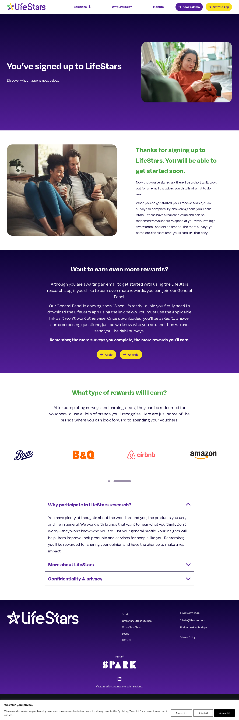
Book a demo (191, 7)
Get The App (221, 7)
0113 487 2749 (190, 613)
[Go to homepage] (33, 7)
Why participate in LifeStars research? (89, 504)
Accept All (224, 713)
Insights (158, 7)
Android (133, 354)
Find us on (193, 627)
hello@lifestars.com (193, 620)
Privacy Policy (187, 637)
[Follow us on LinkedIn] (119, 679)
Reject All (203, 713)
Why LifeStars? (122, 7)
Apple (109, 354)
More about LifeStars (71, 564)
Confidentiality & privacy (75, 578)
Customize (181, 713)
